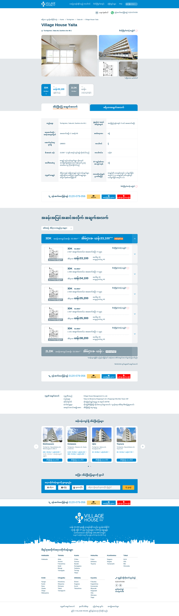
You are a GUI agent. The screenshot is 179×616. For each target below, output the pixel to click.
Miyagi (60, 568)
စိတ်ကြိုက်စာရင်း (98, 4)
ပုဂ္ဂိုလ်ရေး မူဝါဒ (98, 606)
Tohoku (61, 555)
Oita (92, 593)
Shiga (43, 591)
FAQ (120, 4)
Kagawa (77, 584)
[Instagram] (120, 585)
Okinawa (93, 595)
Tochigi (76, 571)
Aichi (125, 559)
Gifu (124, 562)
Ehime (76, 582)
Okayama (61, 584)
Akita (59, 559)
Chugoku (61, 578)
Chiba (76, 559)
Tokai (125, 555)
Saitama (77, 568)
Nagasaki (94, 591)
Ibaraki (76, 564)
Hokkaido (45, 555)
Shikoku (77, 578)
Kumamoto (94, 586)
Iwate (59, 566)
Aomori (60, 562)
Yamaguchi (61, 591)
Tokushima (77, 589)
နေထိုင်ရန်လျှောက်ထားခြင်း (123, 197)
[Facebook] (116, 585)
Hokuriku (94, 555)
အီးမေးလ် (93, 197)
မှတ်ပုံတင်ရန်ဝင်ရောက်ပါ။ (119, 590)
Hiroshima (61, 582)
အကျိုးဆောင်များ (113, 606)
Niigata (109, 562)
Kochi (76, 586)
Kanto (76, 555)
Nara (43, 586)
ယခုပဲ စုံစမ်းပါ (103, 12)
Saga (92, 597)
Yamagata (61, 571)
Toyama (93, 564)
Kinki (43, 578)
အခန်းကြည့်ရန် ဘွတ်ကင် (109, 197)
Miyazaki (93, 589)
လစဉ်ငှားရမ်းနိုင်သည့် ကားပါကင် (79, 4)
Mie (124, 564)
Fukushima (61, 564)
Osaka (43, 589)
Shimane (61, 586)
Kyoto (43, 584)
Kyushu (94, 578)
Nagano (109, 559)
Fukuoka (93, 582)
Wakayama (45, 593)
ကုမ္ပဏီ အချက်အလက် (67, 606)
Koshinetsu (111, 555)
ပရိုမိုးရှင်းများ (111, 4)
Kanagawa (77, 566)
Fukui (92, 559)
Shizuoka (126, 566)
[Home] (89, 517)
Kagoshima (94, 584)
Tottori (60, 589)
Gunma (76, 562)
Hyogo (43, 582)
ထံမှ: (54, 86)
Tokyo (76, 573)
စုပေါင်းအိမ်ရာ (83, 606)
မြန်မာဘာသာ (131, 4)
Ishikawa (93, 562)
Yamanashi (110, 564)
